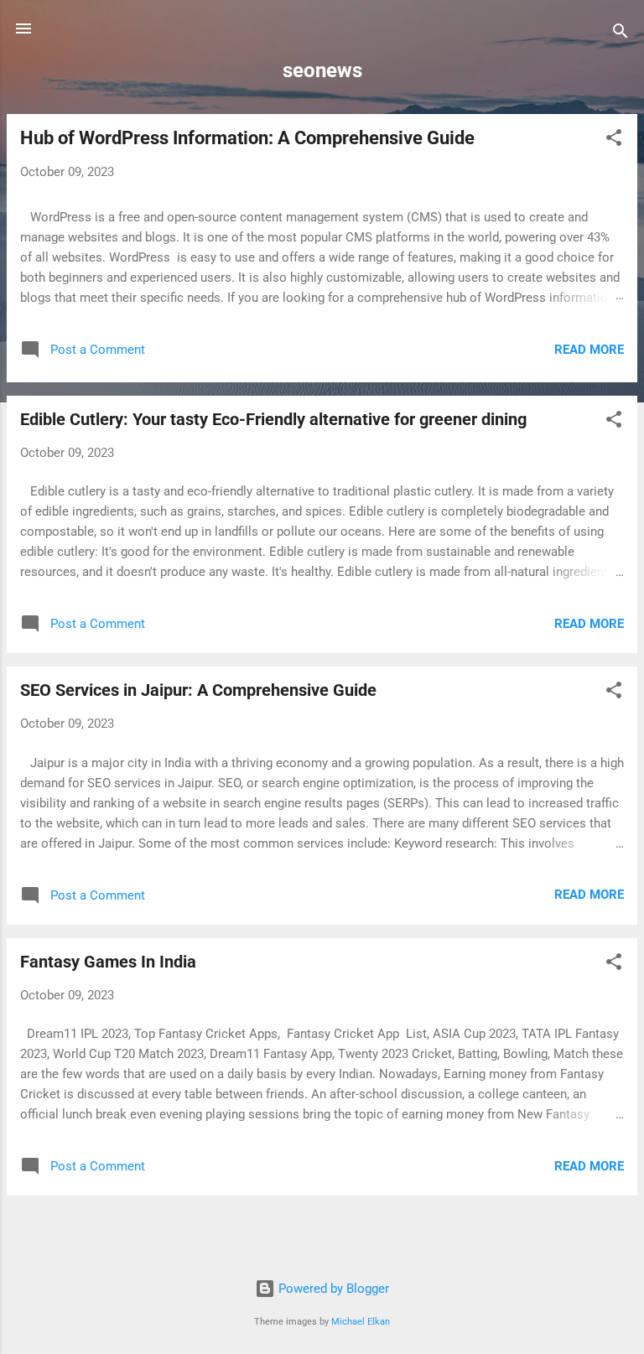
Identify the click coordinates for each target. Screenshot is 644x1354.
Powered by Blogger (332, 1288)
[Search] (620, 34)
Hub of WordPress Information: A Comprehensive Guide (247, 137)
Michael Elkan (360, 1321)
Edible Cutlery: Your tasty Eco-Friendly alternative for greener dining (273, 419)
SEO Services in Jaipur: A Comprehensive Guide (198, 690)
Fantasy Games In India (108, 962)
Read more (589, 349)
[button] (614, 140)
